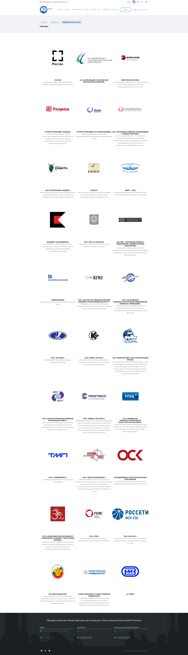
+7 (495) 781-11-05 (122, 631)
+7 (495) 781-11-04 (142, 9)
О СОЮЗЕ (85, 9)
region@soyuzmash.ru (124, 637)
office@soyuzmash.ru (86, 637)
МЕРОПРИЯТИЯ (76, 9)
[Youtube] (146, 2)
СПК (99, 9)
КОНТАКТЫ (114, 9)
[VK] (142, 2)
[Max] (134, 2)
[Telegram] (138, 2)
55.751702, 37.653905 (48, 637)
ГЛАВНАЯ (59, 9)
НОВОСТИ (67, 9)
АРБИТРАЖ (106, 9)
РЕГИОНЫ (93, 9)
